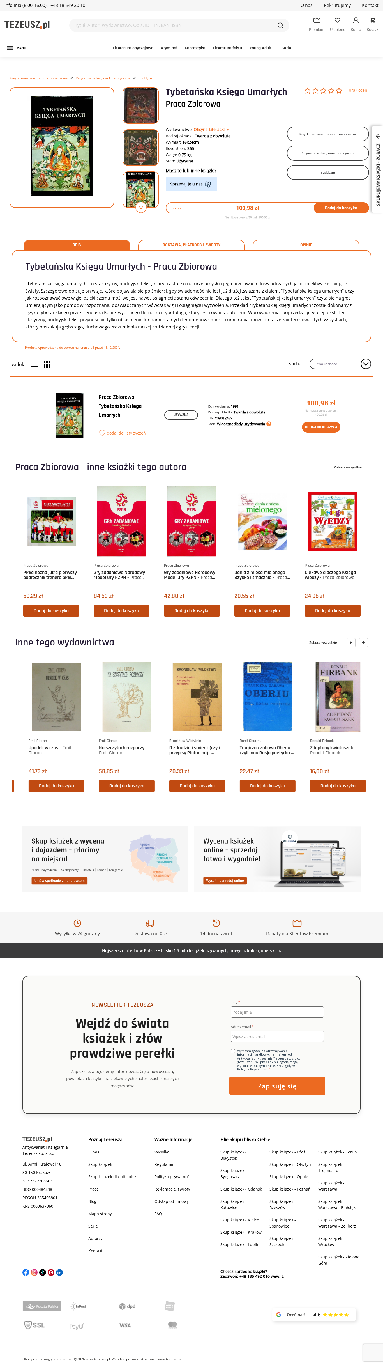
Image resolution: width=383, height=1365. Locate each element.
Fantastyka (195, 48)
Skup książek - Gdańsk (241, 1189)
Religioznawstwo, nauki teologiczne (103, 78)
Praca (93, 1189)
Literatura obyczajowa (133, 48)
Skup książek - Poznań (290, 1189)
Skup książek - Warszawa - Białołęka (338, 1204)
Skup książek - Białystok (233, 1155)
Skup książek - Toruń (337, 1152)
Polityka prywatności (173, 1176)
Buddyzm (146, 78)
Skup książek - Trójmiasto (331, 1167)
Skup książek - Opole (288, 1176)
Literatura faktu (227, 48)
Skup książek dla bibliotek (112, 1176)
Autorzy (95, 1238)
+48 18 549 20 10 (67, 5)
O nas (307, 5)
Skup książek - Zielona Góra (338, 1260)
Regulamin (164, 1164)
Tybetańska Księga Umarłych (120, 411)
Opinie (306, 245)
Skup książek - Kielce (239, 1219)
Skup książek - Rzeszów (282, 1204)
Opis (77, 245)
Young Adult (261, 48)
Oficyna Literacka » (211, 129)
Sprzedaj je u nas (186, 184)
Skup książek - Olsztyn (290, 1164)
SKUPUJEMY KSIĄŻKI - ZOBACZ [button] (378, 174)
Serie (286, 48)
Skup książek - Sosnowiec (282, 1223)
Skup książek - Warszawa (331, 1186)
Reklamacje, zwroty (172, 1189)
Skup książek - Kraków (241, 1232)
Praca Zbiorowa (193, 104)
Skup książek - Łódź (287, 1152)
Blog (92, 1201)
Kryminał (169, 48)
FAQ (158, 1213)
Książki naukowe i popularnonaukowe (39, 78)
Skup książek (100, 1164)
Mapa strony (100, 1213)
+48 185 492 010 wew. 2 (261, 1276)
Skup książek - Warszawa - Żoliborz (337, 1223)
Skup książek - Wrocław (331, 1241)
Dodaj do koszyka (341, 208)
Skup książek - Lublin (240, 1244)
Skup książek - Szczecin (282, 1241)
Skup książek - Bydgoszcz (233, 1173)
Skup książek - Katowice (233, 1204)
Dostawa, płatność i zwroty (191, 245)
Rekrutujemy (337, 5)
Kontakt (370, 5)
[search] (280, 25)
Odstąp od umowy (171, 1201)
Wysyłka (161, 1152)
